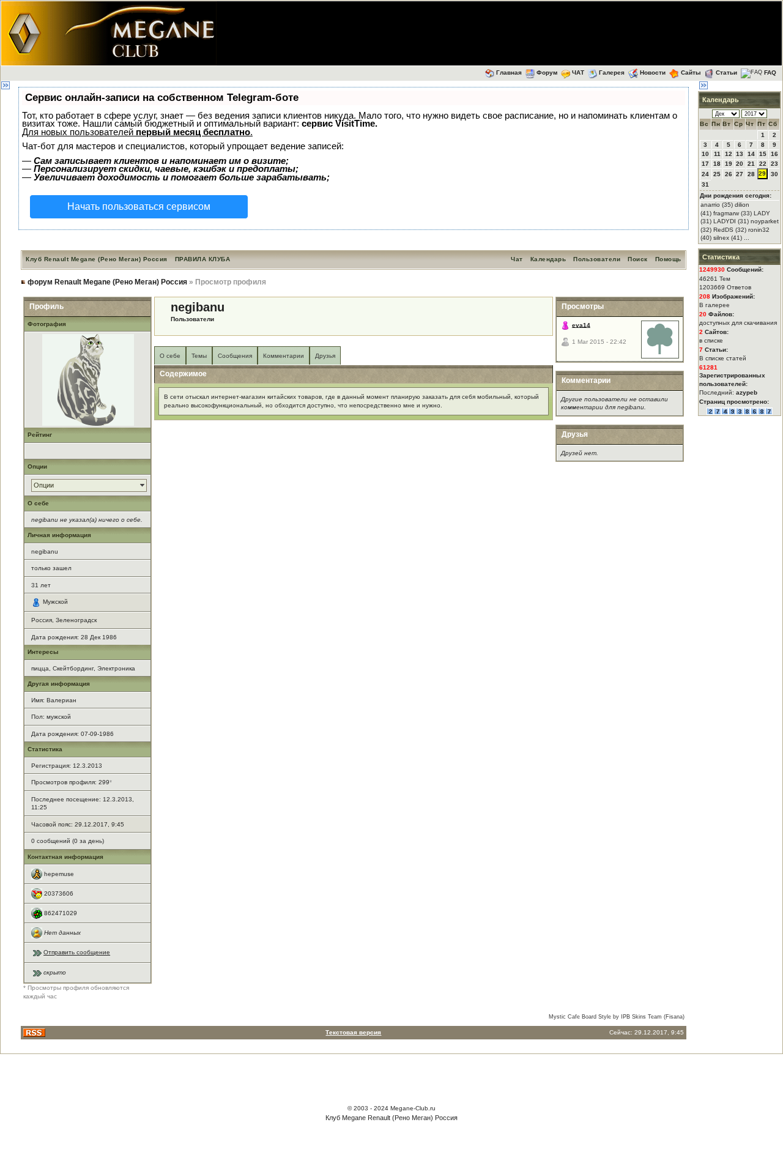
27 (739, 174)
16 (774, 153)
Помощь (668, 259)
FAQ (770, 72)
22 (762, 163)
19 (728, 163)
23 (774, 163)
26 (728, 174)
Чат (517, 259)
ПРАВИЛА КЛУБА (203, 259)
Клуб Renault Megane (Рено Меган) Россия (97, 259)
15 (762, 153)
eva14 (581, 324)
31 (705, 184)
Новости (653, 72)
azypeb (746, 392)
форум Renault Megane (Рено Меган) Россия (107, 282)
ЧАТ (578, 72)
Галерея (612, 72)
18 (717, 163)
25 (717, 174)
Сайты (691, 72)
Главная (509, 72)
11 (717, 153)
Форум (546, 72)
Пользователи (596, 259)
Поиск (638, 259)
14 (751, 153)
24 (705, 174)
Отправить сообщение (76, 952)
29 (762, 173)
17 (705, 163)
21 (751, 163)
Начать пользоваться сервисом (138, 206)
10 (705, 153)
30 (774, 174)
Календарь (548, 259)
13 (739, 153)
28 (751, 174)
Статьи (726, 72)
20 (739, 163)
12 (728, 153)
